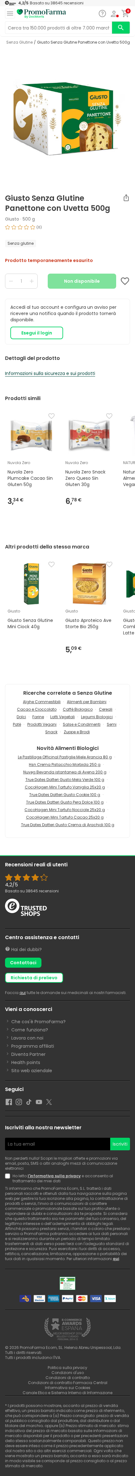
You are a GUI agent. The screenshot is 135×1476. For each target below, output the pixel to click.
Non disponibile (82, 281)
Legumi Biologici (97, 716)
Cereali (105, 709)
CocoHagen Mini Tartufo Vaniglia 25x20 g (65, 787)
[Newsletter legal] (9, 1179)
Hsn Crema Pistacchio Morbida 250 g (64, 764)
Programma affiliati (32, 1046)
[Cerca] (121, 27)
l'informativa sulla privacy (54, 1176)
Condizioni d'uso (67, 1372)
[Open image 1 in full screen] (68, 119)
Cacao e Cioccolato (37, 709)
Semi (111, 724)
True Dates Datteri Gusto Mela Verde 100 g (64, 779)
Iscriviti (120, 1144)
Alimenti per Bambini (86, 701)
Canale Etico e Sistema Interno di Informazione (67, 1392)
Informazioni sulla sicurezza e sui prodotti (50, 373)
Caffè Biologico (78, 709)
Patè (17, 724)
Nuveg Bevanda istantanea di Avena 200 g (64, 772)
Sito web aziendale (31, 1070)
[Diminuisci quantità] (11, 281)
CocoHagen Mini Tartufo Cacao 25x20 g (65, 817)
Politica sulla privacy (67, 1367)
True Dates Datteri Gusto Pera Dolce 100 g (65, 802)
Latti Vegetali (62, 716)
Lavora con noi (27, 1038)
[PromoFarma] (41, 14)
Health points (25, 1062)
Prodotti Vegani (42, 724)
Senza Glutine (19, 42)
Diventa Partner (28, 1054)
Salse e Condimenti (81, 724)
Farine (38, 716)
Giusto (12, 219)
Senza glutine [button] (21, 243)
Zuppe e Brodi (77, 732)
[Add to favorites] (125, 281)
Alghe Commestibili (42, 701)
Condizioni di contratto (68, 1377)
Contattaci (23, 963)
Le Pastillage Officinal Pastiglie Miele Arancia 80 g (65, 757)
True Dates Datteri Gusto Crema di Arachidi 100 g (67, 824)
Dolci (21, 716)
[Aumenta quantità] (31, 281)
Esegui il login (36, 333)
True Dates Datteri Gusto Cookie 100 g (64, 794)
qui (22, 992)
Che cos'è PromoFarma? (38, 1022)
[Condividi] (126, 197)
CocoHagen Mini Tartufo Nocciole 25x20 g (64, 809)
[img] (67, 230)
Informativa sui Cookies (67, 1387)
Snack (51, 732)
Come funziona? (29, 1030)
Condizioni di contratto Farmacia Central (67, 1382)
